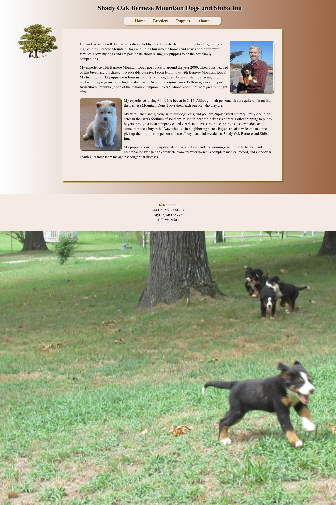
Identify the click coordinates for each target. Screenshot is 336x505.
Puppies (183, 21)
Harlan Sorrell (168, 204)
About (203, 21)
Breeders (160, 21)
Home (140, 21)
